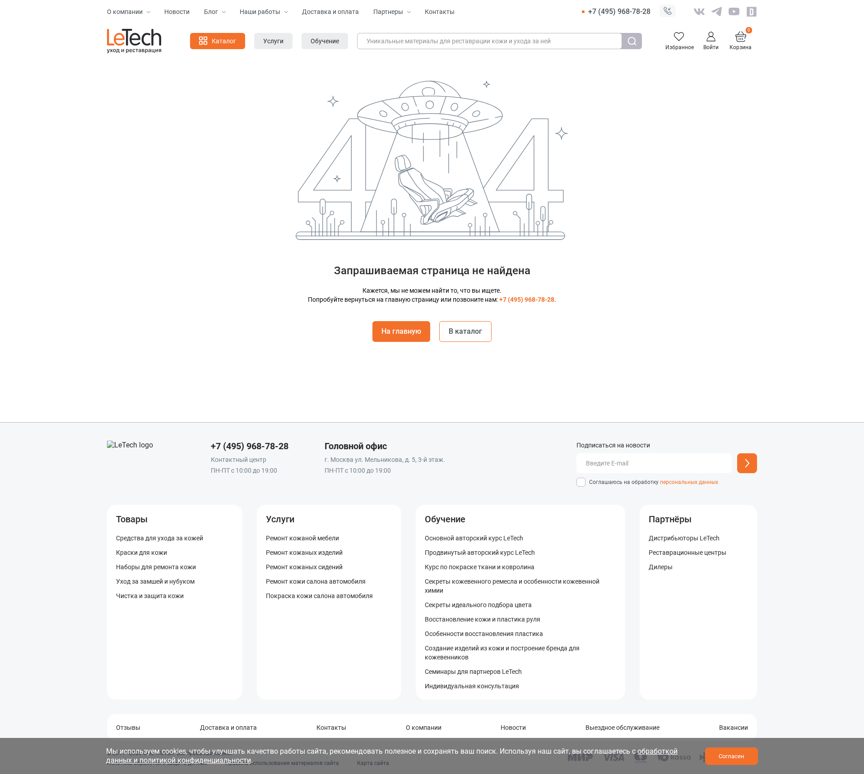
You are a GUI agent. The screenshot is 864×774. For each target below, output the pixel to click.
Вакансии (733, 727)
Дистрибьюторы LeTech (684, 538)
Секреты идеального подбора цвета (478, 604)
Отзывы (128, 727)
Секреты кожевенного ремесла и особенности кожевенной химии (512, 586)
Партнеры (388, 11)
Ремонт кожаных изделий (304, 552)
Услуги (280, 519)
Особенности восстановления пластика (484, 633)
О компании (125, 11)
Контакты (440, 11)
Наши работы (260, 11)
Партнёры (670, 519)
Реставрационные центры (687, 552)
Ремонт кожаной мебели (302, 538)
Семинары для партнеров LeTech (473, 671)
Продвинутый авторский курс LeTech (480, 552)
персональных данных (689, 482)
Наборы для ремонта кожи (156, 567)
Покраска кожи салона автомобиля (319, 595)
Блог (211, 11)
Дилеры (661, 567)
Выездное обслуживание (622, 727)
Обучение (445, 519)
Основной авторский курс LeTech (474, 538)
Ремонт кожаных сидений (304, 567)
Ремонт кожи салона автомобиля (316, 581)
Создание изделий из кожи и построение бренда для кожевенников (502, 653)
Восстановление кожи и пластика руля (482, 619)
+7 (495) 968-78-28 (619, 11)
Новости (177, 11)
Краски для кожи (141, 552)
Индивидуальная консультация (472, 686)
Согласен (731, 756)
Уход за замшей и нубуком (155, 581)
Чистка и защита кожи (150, 595)
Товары (132, 519)
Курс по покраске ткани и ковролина (479, 567)
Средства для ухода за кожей (159, 538)
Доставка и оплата (330, 11)
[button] (668, 12)
